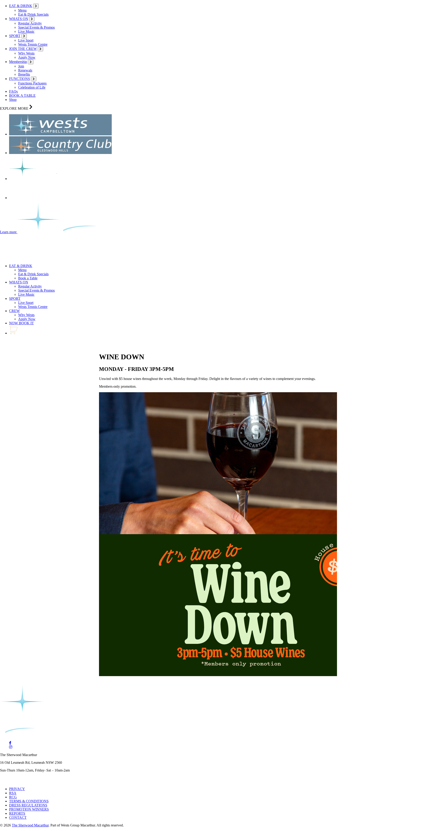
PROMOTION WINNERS (29, 809)
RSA (12, 793)
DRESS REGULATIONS (28, 805)
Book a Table (27, 278)
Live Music (26, 31)
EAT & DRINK (20, 6)
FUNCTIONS (19, 79)
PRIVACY (17, 789)
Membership (18, 62)
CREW (14, 311)
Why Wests (26, 53)
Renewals (25, 70)
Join (21, 66)
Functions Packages (32, 83)
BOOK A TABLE (22, 95)
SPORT (14, 36)
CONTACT (18, 817)
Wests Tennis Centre (32, 44)
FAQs (13, 91)
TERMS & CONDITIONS (29, 801)
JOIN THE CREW (23, 49)
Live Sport (25, 40)
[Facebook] (10, 743)
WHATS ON (18, 19)
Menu (22, 10)
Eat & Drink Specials (33, 14)
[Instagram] (10, 747)
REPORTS (17, 813)
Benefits (24, 74)
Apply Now (26, 57)
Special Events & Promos (36, 27)
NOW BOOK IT (21, 323)
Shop (13, 100)
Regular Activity (30, 23)
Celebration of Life (31, 87)
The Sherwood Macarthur (30, 825)
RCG (13, 797)
